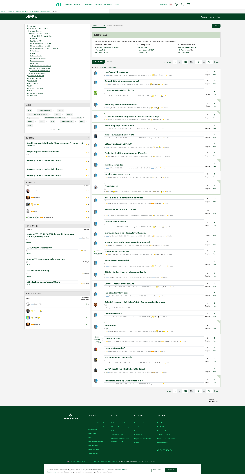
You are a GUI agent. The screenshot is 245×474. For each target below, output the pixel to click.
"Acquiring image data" (44, 110)
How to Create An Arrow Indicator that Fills (119, 90)
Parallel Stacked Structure (113, 314)
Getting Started (143, 47)
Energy (90, 437)
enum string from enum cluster (115, 221)
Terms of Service (117, 435)
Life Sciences (93, 445)
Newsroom (138, 435)
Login (212, 17)
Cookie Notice (51, 472)
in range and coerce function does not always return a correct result (127, 242)
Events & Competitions (36, 88)
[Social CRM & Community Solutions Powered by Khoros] (213, 401)
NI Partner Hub (32, 96)
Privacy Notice (121, 470)
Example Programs (34, 78)
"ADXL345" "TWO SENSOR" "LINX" (55, 118)
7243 (209, 62)
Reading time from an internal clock (117, 260)
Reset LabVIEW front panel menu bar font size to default (46, 259)
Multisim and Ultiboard (38, 58)
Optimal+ (30, 91)
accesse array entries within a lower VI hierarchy (121, 105)
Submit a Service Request (166, 439)
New (214, 75)
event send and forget (112, 338)
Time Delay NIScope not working (38, 271)
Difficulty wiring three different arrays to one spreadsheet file (125, 272)
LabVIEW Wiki (184, 52)
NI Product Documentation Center (107, 47)
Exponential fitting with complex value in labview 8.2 (122, 81)
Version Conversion (37, 61)
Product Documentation (165, 427)
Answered (103, 67)
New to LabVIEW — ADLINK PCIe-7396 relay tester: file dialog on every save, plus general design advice (50, 235)
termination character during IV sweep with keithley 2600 (124, 381)
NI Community (31, 26)
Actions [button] (108, 62)
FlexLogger (34, 63)
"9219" (29, 110)
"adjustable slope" (32, 118)
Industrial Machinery (95, 441)
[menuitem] (68, 5)
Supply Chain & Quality (142, 439)
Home (3, 11)
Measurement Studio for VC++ (40, 43)
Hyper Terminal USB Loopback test (116, 72)
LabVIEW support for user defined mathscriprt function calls (125, 369)
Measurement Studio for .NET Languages (44, 48)
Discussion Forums (22, 11)
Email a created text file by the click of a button (120, 209)
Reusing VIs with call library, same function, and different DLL (126, 153)
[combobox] (158, 26)
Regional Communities (36, 93)
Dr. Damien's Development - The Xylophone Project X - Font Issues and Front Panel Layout (135, 302)
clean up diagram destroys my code (117, 251)
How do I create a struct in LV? (115, 348)
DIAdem (33, 53)
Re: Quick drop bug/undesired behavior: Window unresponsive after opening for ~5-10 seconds (55, 144)
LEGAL (90, 461)
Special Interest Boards (38, 73)
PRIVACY (103, 461)
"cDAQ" (29, 125)
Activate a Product (163, 435)
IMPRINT (96, 461)
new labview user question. (114, 165)
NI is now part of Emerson (143, 423)
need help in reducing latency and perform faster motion (124, 198)
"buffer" (42, 121)
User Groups (32, 81)
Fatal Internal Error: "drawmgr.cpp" (116, 293)
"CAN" (81, 121)
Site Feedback (162, 442)
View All (57, 137)
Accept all (171, 469)
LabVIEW (33, 38)
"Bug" (52, 121)
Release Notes (101, 50)
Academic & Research (96, 423)
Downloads (161, 423)
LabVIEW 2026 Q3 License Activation (39, 248)
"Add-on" (60, 110)
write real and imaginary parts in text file (118, 357)
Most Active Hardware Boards (40, 68)
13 (215, 210)
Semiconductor (93, 449)
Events (136, 442)
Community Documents (36, 76)
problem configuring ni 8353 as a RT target (119, 126)
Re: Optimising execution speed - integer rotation (43, 152)
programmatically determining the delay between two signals (125, 233)
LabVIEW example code (187, 47)
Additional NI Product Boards (40, 71)
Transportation (93, 453)
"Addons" (69, 114)
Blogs (30, 86)
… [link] (179, 62)
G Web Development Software (40, 66)
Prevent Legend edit (111, 186)
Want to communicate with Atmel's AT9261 (119, 135)
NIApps (181, 50)
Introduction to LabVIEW (146, 50)
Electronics (92, 433)
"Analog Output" (76, 118)
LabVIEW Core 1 (143, 52)
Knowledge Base (102, 52)
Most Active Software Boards (40, 11)
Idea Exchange (33, 83)
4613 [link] (191, 62)
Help (218, 17)
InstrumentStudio (36, 56)
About (136, 427)
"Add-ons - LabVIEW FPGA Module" (37, 114)
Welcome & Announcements (38, 28)
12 (215, 199)
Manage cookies (112, 461)
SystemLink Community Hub (42, 36)
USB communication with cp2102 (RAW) (118, 144)
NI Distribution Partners (119, 423)
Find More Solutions (57, 225)
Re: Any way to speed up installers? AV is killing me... (45, 160)
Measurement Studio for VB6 (40, 46)
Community (10, 11)
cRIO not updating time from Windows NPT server (43, 282)
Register (204, 17)
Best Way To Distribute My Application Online (120, 284)
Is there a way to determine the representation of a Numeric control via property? (132, 116)
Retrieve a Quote (117, 431)
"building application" (67, 121)
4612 (185, 62)
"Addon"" (57, 114)
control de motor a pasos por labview (117, 174)
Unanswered (112, 67)
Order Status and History (120, 427)
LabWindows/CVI (36, 41)
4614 (198, 62)
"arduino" (29, 121)
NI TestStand (34, 51)
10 (215, 251)
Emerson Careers (140, 431)
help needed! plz (110, 326)
